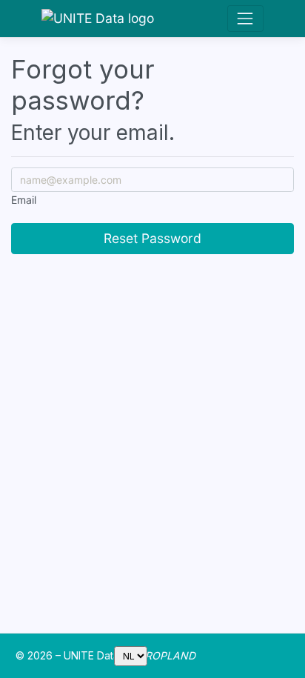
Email (23, 199)
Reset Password (152, 238)
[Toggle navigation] (245, 18)
